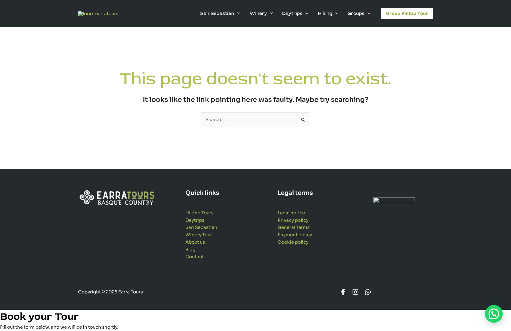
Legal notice (291, 213)
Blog (190, 249)
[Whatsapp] (367, 291)
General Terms (294, 227)
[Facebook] (343, 291)
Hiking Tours (199, 213)
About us (195, 242)
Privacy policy (293, 220)
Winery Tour (198, 234)
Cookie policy (293, 242)
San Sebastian (201, 227)
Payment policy (295, 234)
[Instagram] (355, 291)
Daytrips (194, 220)
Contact (194, 256)
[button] (237, 13)
